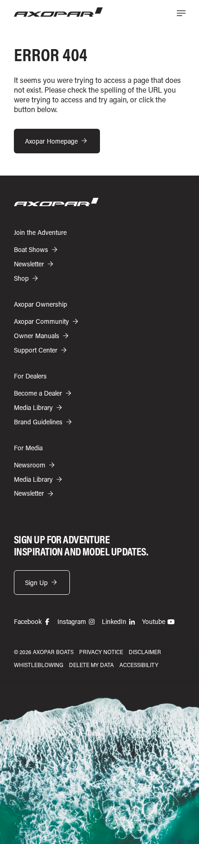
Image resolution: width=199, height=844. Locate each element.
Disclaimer (145, 651)
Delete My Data (91, 664)
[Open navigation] (181, 13)
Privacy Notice (101, 651)
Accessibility (138, 664)
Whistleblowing (38, 664)
